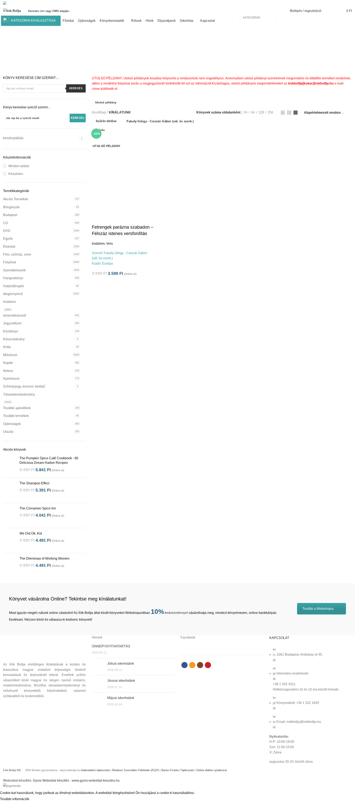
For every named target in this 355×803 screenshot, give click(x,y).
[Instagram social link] (344, 3)
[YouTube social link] (349, 3)
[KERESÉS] (280, 11)
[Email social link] (340, 3)
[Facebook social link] (335, 3)
